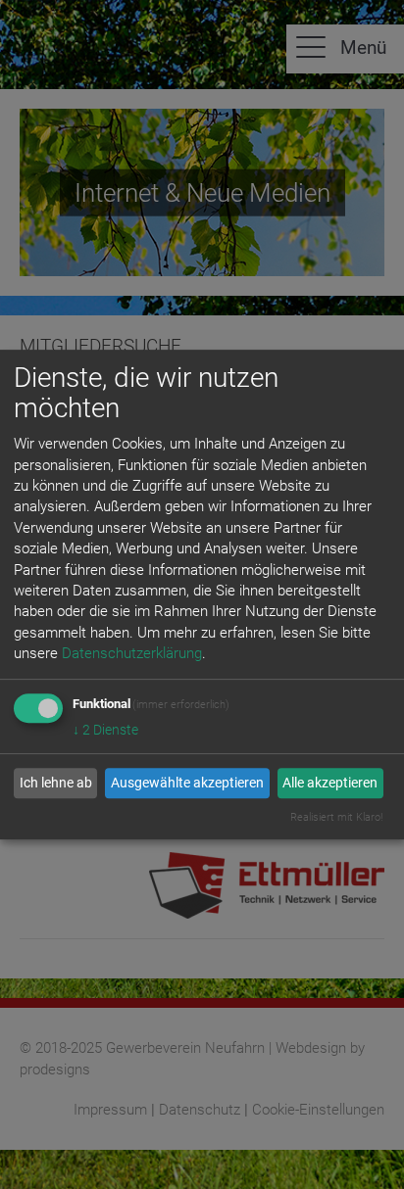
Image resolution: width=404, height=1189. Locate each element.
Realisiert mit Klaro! (336, 817)
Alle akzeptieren (330, 782)
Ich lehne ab (56, 782)
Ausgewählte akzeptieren (187, 782)
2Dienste (105, 729)
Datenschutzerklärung (132, 653)
